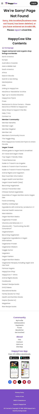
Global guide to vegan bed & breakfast (17, 150)
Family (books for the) (11, 294)
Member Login (7, 126)
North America (8, 57)
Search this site (8, 76)
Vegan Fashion (8, 256)
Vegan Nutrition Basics (11, 217)
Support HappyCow (19, 404)
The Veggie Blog (8, 139)
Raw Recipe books (9, 306)
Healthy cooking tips (10, 204)
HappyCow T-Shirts (9, 275)
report (17, 30)
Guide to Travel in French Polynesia (16, 170)
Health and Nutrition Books (12, 297)
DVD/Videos (7, 287)
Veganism (6, 253)
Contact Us (6, 116)
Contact (19, 342)
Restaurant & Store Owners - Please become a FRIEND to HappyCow (16, 105)
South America (8, 69)
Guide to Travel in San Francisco (14, 166)
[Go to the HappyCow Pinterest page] (24, 382)
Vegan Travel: (7, 147)
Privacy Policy (19, 392)
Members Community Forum (13, 135)
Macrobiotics (7, 213)
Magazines (6, 303)
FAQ (19, 340)
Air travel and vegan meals (12, 154)
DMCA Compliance (20, 400)
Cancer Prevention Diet (11, 189)
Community (19, 317)
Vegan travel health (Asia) (12, 182)
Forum (19, 328)
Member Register (9, 129)
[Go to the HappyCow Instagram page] (29, 382)
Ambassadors (19, 323)
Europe (5, 60)
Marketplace (7, 82)
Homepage (9, 48)
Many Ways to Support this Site (14, 110)
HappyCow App (20, 351)
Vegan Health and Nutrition (12, 179)
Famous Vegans (8, 268)
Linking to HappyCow (10, 88)
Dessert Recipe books (10, 284)
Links (4, 85)
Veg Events (20, 325)
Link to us (19, 344)
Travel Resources (9, 160)
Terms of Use (19, 396)
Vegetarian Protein (9, 220)
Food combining (8, 201)
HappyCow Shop (8, 271)
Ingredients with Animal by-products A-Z (18, 207)
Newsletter (20, 330)
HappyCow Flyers (9, 98)
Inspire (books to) (9, 300)
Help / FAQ (6, 113)
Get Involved (19, 332)
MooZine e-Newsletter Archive (14, 92)
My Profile (19, 320)
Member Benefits (9, 123)
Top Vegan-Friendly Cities (12, 157)
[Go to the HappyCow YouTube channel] (14, 382)
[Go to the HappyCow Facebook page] (10, 382)
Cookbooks (6, 281)
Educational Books (9, 291)
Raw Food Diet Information (12, 176)
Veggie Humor (7, 250)
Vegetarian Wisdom (10, 247)
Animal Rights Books (10, 278)
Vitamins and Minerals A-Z (12, 223)
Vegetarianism (8, 232)
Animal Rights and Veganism (13, 173)
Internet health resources (12, 210)
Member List (7, 132)
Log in (33, 3)
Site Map (19, 347)
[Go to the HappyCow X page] (19, 382)
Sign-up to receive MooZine (13, 95)
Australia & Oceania (10, 63)
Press (4, 101)
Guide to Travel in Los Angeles (13, 163)
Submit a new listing (10, 79)
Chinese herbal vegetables (12, 192)
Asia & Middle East (9, 66)
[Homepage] (11, 3)
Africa (4, 72)
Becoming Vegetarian (10, 185)
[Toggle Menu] (2, 3)
